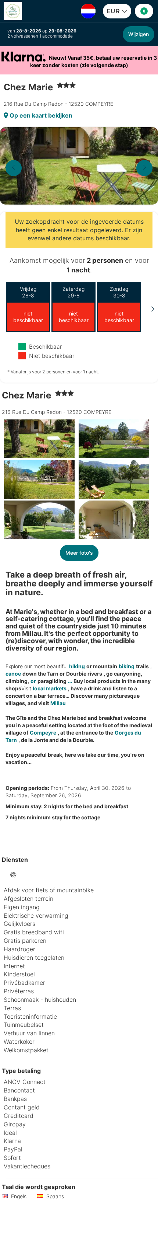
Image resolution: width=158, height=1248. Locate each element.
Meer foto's (79, 553)
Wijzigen (138, 34)
